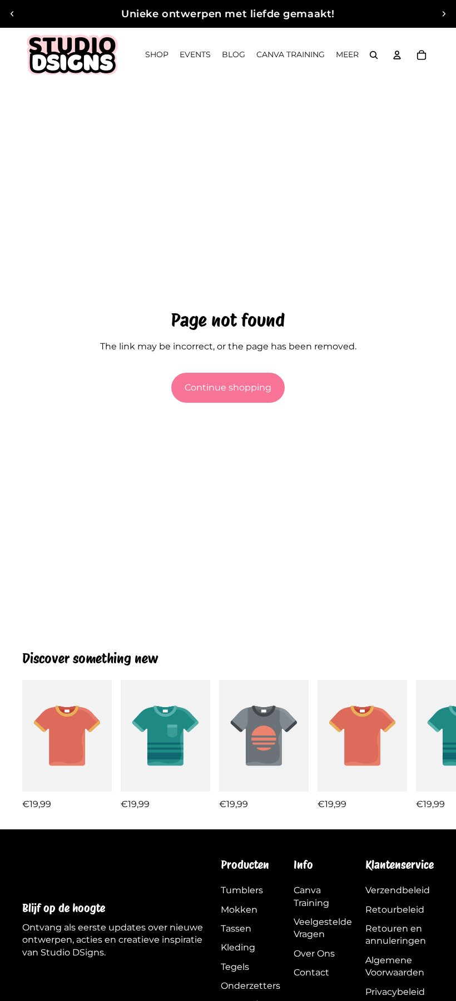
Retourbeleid (394, 909)
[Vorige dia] (12, 14)
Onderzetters (250, 985)
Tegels (235, 967)
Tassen (236, 928)
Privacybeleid (395, 992)
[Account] (397, 55)
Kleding (238, 947)
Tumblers (242, 890)
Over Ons (314, 953)
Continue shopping (228, 387)
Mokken (239, 909)
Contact (311, 972)
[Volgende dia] (444, 14)
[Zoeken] (373, 55)
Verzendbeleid (397, 890)
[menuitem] (347, 55)
